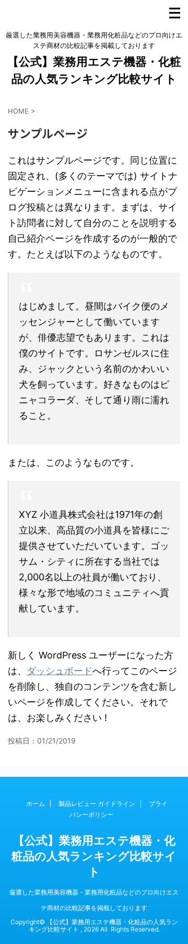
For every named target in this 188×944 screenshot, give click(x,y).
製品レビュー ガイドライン (96, 804)
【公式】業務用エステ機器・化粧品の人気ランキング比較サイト (94, 856)
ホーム (35, 804)
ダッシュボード (59, 670)
